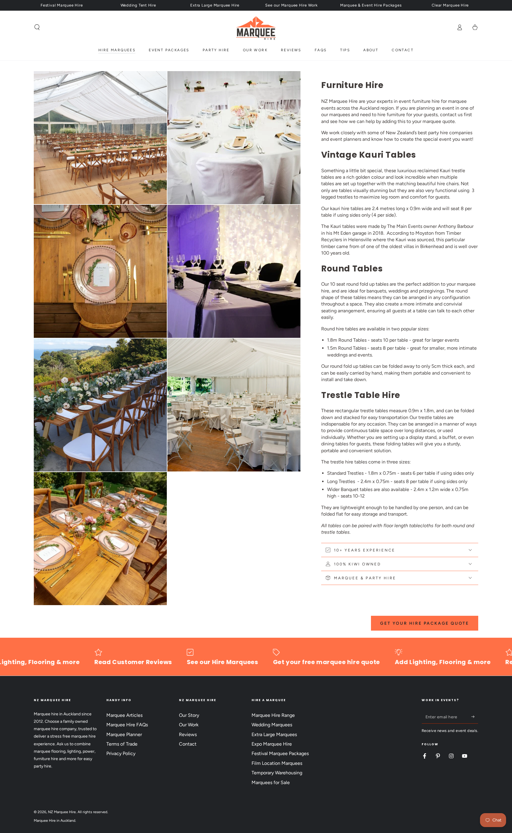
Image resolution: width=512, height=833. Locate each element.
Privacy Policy (120, 753)
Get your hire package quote (424, 623)
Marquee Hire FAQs (127, 725)
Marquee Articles (124, 715)
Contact (187, 744)
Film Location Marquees (277, 763)
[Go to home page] (256, 27)
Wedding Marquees (272, 725)
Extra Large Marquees (274, 734)
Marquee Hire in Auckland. (55, 820)
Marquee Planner (124, 734)
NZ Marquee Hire (62, 812)
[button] (37, 27)
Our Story (189, 715)
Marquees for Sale (271, 782)
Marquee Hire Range (273, 715)
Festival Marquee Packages (280, 753)
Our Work (189, 725)
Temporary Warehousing (277, 773)
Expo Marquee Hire (272, 744)
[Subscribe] (474, 716)
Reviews (188, 734)
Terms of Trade (121, 744)
